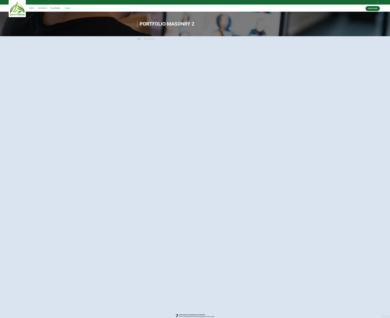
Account (377, 2)
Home (31, 8)
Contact (67, 8)
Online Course (372, 8)
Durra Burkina (55, 8)
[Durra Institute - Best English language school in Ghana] (17, 8)
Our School (42, 8)
